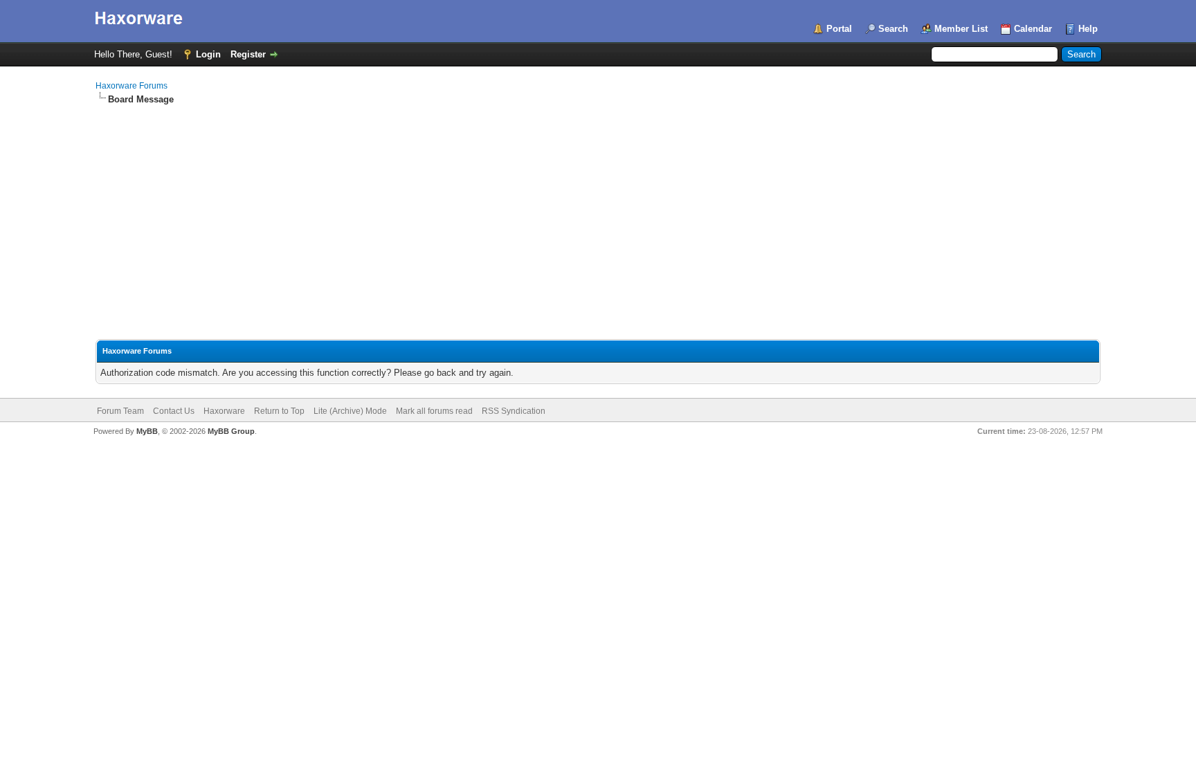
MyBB (147, 431)
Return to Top (279, 411)
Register (248, 54)
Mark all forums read (434, 411)
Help (1088, 29)
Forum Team (120, 411)
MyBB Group (231, 431)
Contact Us (173, 411)
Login (208, 54)
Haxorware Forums (131, 86)
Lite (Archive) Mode (350, 411)
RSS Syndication (513, 411)
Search (893, 29)
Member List (961, 29)
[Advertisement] (598, 210)
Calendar (1033, 29)
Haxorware (224, 411)
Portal (839, 29)
